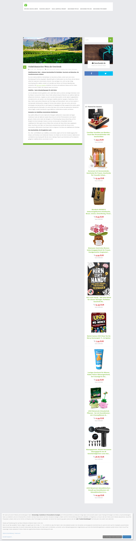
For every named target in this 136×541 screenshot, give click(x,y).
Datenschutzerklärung (8, 533)
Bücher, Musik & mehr (31, 9)
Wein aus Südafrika (41, 85)
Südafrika (62, 69)
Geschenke (52, 69)
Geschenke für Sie (73, 9)
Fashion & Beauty (44, 9)
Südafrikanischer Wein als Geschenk (44, 66)
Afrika (47, 69)
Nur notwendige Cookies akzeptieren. (112, 537)
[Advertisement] (68, 24)
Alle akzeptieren (127, 537)
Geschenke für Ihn (86, 9)
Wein (66, 69)
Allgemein (41, 69)
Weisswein (74, 69)
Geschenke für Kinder (100, 9)
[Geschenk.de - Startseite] (26, 6)
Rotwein (58, 69)
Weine (69, 69)
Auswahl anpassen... (7, 537)
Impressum (17, 533)
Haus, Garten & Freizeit (59, 9)
